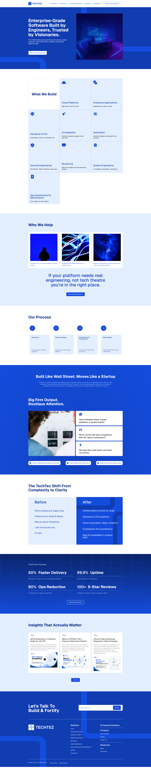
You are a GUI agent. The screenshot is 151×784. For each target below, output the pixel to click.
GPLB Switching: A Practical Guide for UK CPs (43, 640)
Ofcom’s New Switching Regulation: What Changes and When (105, 640)
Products (62, 3)
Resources (97, 3)
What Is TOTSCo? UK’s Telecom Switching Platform (74, 640)
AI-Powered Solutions (75, 3)
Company (87, 3)
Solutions (53, 3)
